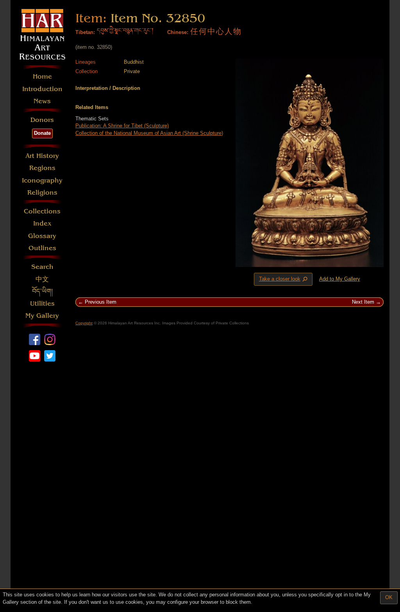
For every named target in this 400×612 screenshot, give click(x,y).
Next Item (363, 302)
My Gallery (42, 315)
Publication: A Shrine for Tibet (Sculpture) (122, 126)
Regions (42, 168)
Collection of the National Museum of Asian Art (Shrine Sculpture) (149, 133)
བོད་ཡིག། (42, 291)
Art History (42, 155)
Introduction (42, 89)
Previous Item (100, 302)
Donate (42, 133)
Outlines (42, 248)
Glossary (42, 236)
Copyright (84, 323)
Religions (42, 192)
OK (389, 597)
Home (42, 76)
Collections (42, 211)
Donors (42, 119)
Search (42, 266)
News (42, 101)
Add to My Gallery (339, 279)
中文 (42, 279)
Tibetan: (85, 32)
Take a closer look (284, 279)
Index (42, 223)
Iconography (42, 180)
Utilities (42, 303)
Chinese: (177, 32)
